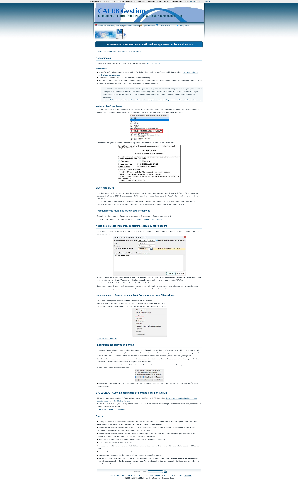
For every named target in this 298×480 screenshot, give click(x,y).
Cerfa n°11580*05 (154, 63)
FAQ (140, 475)
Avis (181, 25)
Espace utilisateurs (148, 25)
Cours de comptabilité (153, 475)
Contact (186, 25)
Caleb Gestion (114, 475)
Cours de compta (164, 25)
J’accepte (206, 1)
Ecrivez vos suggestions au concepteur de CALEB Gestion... (120, 51)
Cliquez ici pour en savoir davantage (149, 219)
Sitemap (188, 475)
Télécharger (119, 25)
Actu (171, 475)
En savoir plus (195, 1)
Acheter (129, 25)
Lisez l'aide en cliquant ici (107, 338)
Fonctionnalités (109, 25)
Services (136, 25)
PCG (165, 475)
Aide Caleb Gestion (129, 475)
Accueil (100, 25)
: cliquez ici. (111, 410)
